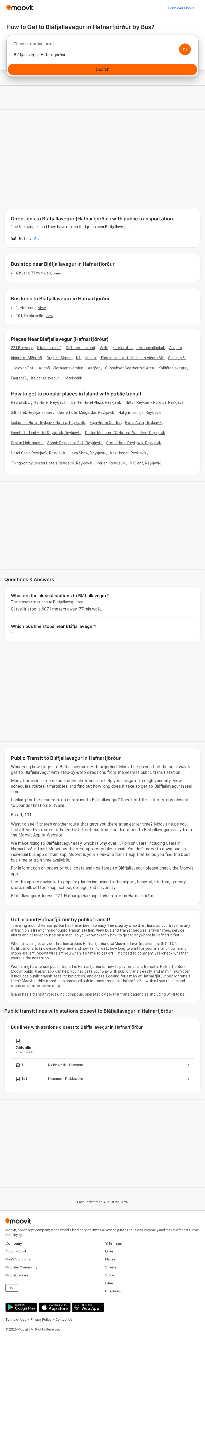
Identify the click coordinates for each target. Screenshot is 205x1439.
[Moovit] (19, 8)
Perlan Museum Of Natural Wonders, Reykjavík (125, 433)
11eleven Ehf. (22, 368)
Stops (110, 1275)
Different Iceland (80, 348)
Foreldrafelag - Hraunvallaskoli (139, 348)
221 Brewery (22, 348)
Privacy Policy (41, 1319)
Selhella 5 (176, 358)
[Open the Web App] (87, 1307)
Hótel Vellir (73, 378)
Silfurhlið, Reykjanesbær (32, 412)
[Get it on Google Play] (20, 1307)
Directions (113, 1291)
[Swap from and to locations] (185, 49)
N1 (78, 358)
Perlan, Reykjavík (111, 463)
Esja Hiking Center (105, 423)
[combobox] (102, 45)
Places (110, 1259)
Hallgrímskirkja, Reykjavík (140, 412)
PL (11, 1287)
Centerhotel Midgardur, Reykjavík (85, 412)
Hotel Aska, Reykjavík (143, 423)
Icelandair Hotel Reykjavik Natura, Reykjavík (48, 423)
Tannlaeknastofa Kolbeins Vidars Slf (132, 358)
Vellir (104, 348)
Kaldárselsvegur (173, 368)
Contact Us (64, 1319)
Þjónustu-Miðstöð (26, 358)
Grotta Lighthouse (27, 443)
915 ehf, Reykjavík (145, 463)
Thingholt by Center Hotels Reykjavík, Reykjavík (51, 463)
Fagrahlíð (19, 378)
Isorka (90, 358)
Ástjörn (175, 348)
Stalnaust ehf (49, 348)
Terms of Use (15, 1319)
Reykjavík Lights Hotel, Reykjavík (38, 402)
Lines (109, 1251)
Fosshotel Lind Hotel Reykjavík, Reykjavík (46, 433)
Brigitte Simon (59, 358)
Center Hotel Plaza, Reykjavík (96, 402)
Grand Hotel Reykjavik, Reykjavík (133, 443)
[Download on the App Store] (54, 1307)
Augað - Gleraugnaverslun (61, 368)
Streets (110, 1267)
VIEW (57, 273)
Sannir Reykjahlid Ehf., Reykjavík (74, 443)
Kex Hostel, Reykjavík (128, 453)
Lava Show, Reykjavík (88, 453)
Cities (109, 1283)
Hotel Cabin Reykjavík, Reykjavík (38, 453)
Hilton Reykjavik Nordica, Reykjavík (154, 402)
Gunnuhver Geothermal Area (129, 368)
